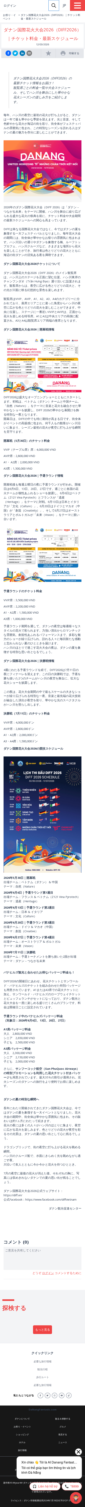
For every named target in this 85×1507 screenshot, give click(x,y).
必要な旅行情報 (43, 1361)
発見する (62, 1434)
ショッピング (22, 1434)
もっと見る (42, 1329)
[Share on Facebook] (8, 53)
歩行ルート (42, 1377)
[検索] (53, 5)
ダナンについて (22, 1418)
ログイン (10, 5)
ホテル (22, 1442)
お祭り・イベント (9, 16)
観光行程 (42, 1369)
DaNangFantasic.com (43, 1409)
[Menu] (77, 5)
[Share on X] (15, 53)
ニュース (62, 1442)
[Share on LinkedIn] (22, 53)
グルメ (63, 1426)
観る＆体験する (62, 1418)
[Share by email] (29, 53)
